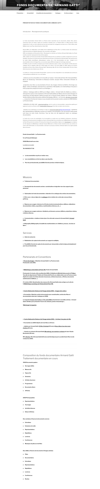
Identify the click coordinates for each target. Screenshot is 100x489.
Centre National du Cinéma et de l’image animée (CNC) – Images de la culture (45, 291)
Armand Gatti (30, 13)
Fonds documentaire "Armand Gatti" (48, 5)
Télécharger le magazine (29, 305)
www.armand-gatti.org (55, 109)
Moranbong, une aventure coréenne (55, 331)
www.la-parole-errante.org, (46, 106)
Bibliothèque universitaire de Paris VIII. (35, 269)
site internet (68, 122)
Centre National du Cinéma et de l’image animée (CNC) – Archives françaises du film (47, 319)
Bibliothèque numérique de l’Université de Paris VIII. (38, 284)
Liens (77, 13)
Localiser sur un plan (28, 145)
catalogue (45, 197)
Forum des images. (29, 261)
